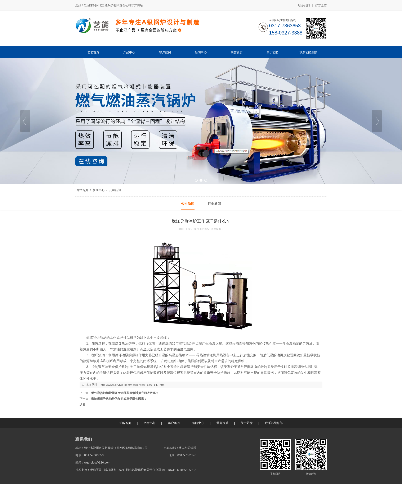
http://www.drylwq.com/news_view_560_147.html (132, 384)
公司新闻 (114, 190)
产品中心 (149, 423)
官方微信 (321, 5)
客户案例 (174, 423)
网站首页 (82, 190)
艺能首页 (125, 423)
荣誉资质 (222, 423)
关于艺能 (247, 423)
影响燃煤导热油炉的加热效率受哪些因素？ (119, 398)
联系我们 (304, 5)
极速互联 (96, 469)
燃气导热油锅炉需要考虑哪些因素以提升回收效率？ (125, 393)
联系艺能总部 (274, 423)
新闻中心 (98, 190)
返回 (82, 404)
